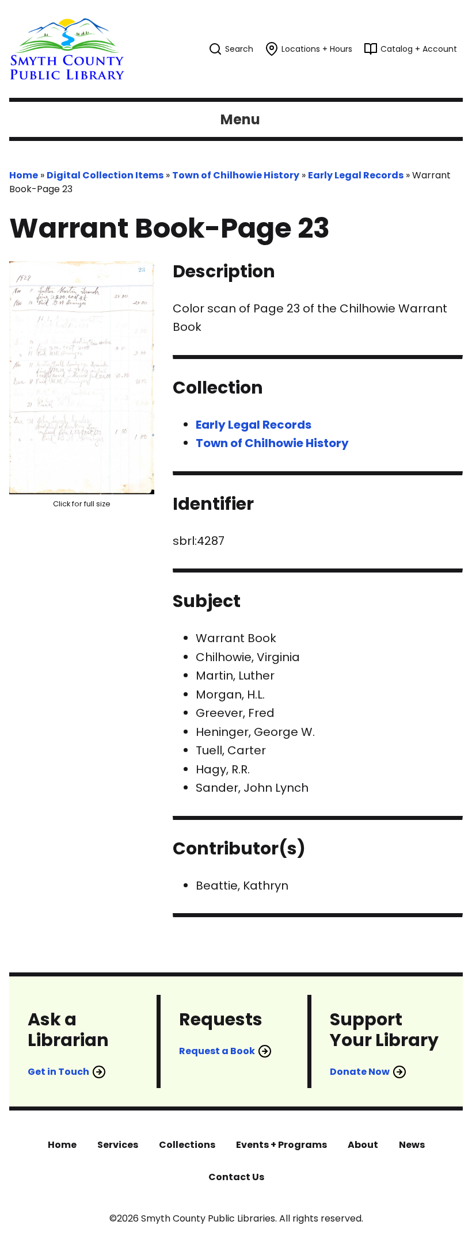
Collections (187, 1144)
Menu (240, 119)
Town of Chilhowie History (235, 175)
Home (23, 175)
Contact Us (236, 1177)
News (412, 1144)
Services (117, 1144)
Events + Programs (281, 1144)
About (363, 1144)
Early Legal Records (356, 175)
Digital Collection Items (105, 175)
